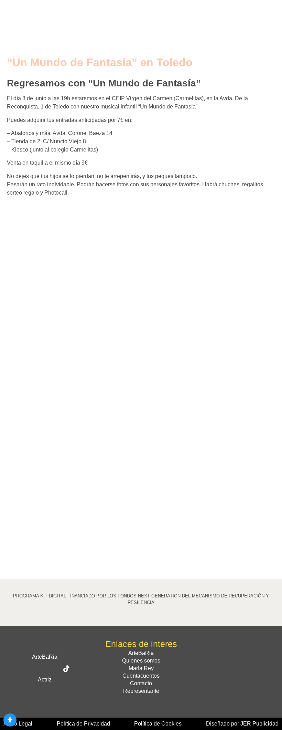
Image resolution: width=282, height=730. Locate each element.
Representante (141, 691)
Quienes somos (141, 661)
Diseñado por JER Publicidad (242, 724)
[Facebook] (23, 668)
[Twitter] (37, 668)
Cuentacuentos (141, 676)
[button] (268, 13)
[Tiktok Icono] (66, 668)
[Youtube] (44, 691)
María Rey (141, 668)
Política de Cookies (158, 724)
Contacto (141, 683)
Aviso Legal (17, 724)
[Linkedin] (59, 691)
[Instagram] (51, 668)
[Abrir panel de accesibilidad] (10, 720)
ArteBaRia (141, 653)
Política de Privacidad (83, 724)
